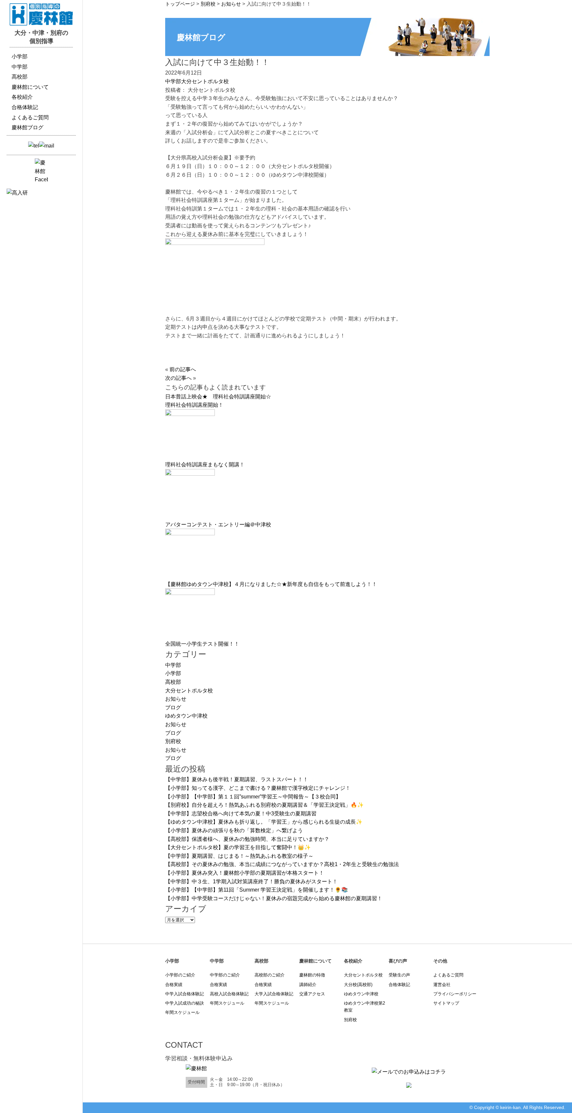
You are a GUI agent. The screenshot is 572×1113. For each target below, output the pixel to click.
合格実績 (173, 984)
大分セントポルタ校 (205, 81)
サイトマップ (446, 1003)
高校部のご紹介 (270, 974)
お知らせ (175, 699)
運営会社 (442, 984)
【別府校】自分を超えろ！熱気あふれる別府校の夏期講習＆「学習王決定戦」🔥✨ (264, 805)
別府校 (173, 741)
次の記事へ (178, 378)
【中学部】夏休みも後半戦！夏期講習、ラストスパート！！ (236, 779)
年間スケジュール (182, 1012)
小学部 (173, 673)
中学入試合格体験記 (184, 993)
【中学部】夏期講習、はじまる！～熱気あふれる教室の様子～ (239, 856)
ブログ (173, 707)
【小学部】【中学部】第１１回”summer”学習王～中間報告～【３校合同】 (253, 796)
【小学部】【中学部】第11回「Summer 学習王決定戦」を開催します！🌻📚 (256, 890)
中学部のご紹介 (225, 974)
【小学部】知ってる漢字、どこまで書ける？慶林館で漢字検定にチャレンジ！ (258, 788)
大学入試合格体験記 (274, 993)
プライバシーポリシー (454, 993)
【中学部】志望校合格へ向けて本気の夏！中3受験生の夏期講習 (240, 813)
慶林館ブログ (27, 127)
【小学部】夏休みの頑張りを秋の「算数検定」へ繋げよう (234, 830)
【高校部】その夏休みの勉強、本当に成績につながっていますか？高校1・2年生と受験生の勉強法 (282, 864)
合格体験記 (399, 984)
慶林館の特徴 (312, 974)
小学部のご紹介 (180, 974)
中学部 (173, 81)
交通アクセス (312, 993)
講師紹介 (307, 984)
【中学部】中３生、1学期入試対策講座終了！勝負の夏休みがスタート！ (251, 881)
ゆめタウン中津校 (186, 716)
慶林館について (30, 87)
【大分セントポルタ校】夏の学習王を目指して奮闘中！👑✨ (238, 847)
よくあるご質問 (448, 974)
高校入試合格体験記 (229, 993)
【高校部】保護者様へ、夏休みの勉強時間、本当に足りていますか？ (247, 839)
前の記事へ (182, 369)
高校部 (173, 682)
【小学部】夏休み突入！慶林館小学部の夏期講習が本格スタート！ (244, 873)
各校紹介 (22, 97)
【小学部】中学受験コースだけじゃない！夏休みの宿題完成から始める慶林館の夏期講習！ (273, 898)
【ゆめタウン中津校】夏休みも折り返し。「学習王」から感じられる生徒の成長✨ (263, 822)
